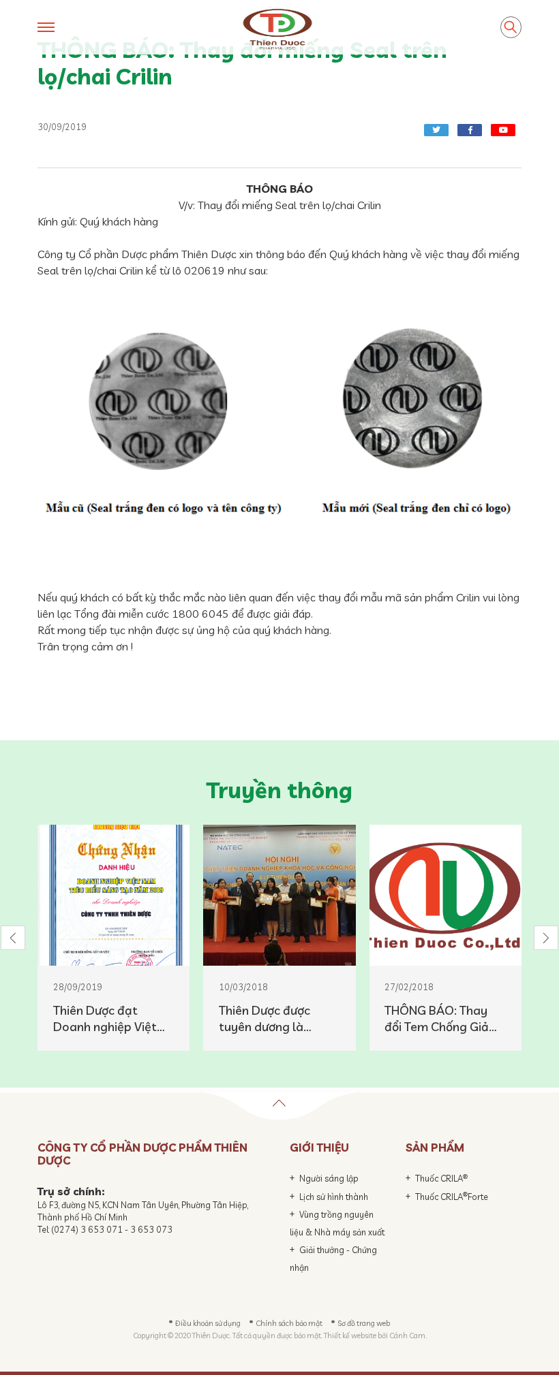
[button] (13, 938)
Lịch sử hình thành (333, 1196)
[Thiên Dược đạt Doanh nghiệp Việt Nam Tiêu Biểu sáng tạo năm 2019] (113, 895)
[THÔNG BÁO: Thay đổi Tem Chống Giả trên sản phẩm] (445, 895)
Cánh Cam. (408, 1335)
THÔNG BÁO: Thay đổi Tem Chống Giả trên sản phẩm (436, 1018)
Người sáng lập (329, 1178)
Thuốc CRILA (441, 1178)
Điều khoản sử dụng (208, 1323)
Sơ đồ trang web (363, 1323)
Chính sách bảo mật (289, 1323)
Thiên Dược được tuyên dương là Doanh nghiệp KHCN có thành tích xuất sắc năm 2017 (275, 1018)
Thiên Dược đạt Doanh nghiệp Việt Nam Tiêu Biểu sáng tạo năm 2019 (107, 1018)
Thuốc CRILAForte (451, 1196)
